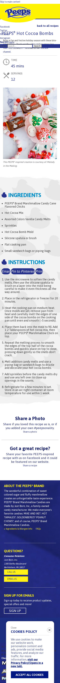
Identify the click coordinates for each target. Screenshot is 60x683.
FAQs (38, 529)
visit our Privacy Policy (27, 663)
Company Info (30, 619)
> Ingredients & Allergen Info (18, 529)
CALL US (11, 572)
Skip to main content (10, 1)
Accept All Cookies (30, 674)
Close (13, 627)
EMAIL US (12, 579)
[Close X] (47, 629)
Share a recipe (30, 465)
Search (3, 46)
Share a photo (30, 431)
